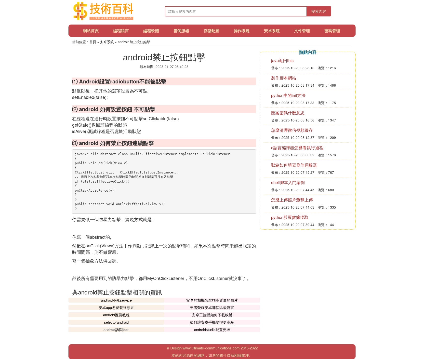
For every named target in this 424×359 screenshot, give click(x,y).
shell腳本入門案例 (288, 182)
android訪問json (116, 329)
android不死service (116, 300)
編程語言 (121, 30)
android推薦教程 (116, 314)
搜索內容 (318, 11)
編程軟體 (151, 30)
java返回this (282, 60)
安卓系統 (272, 30)
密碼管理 (332, 30)
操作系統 (242, 30)
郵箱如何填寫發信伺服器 (294, 165)
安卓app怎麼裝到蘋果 (116, 307)
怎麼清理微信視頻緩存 (292, 130)
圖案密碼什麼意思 (288, 112)
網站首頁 (91, 30)
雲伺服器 (181, 30)
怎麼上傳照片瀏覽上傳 (292, 200)
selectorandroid (116, 322)
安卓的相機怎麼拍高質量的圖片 (212, 300)
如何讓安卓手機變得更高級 (212, 322)
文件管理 (302, 30)
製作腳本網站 (283, 78)
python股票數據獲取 (289, 217)
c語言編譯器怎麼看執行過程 (297, 147)
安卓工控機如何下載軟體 (212, 314)
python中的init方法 (288, 95)
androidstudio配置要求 (212, 329)
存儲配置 (211, 30)
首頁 (92, 41)
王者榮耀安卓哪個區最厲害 (212, 307)
